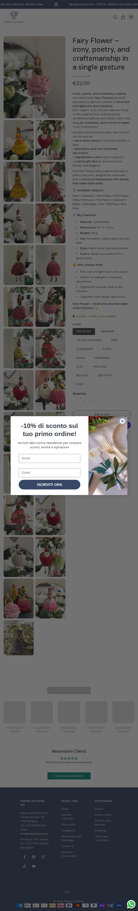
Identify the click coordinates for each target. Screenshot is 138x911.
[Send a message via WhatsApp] (131, 904)
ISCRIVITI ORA (49, 485)
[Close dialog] (122, 421)
